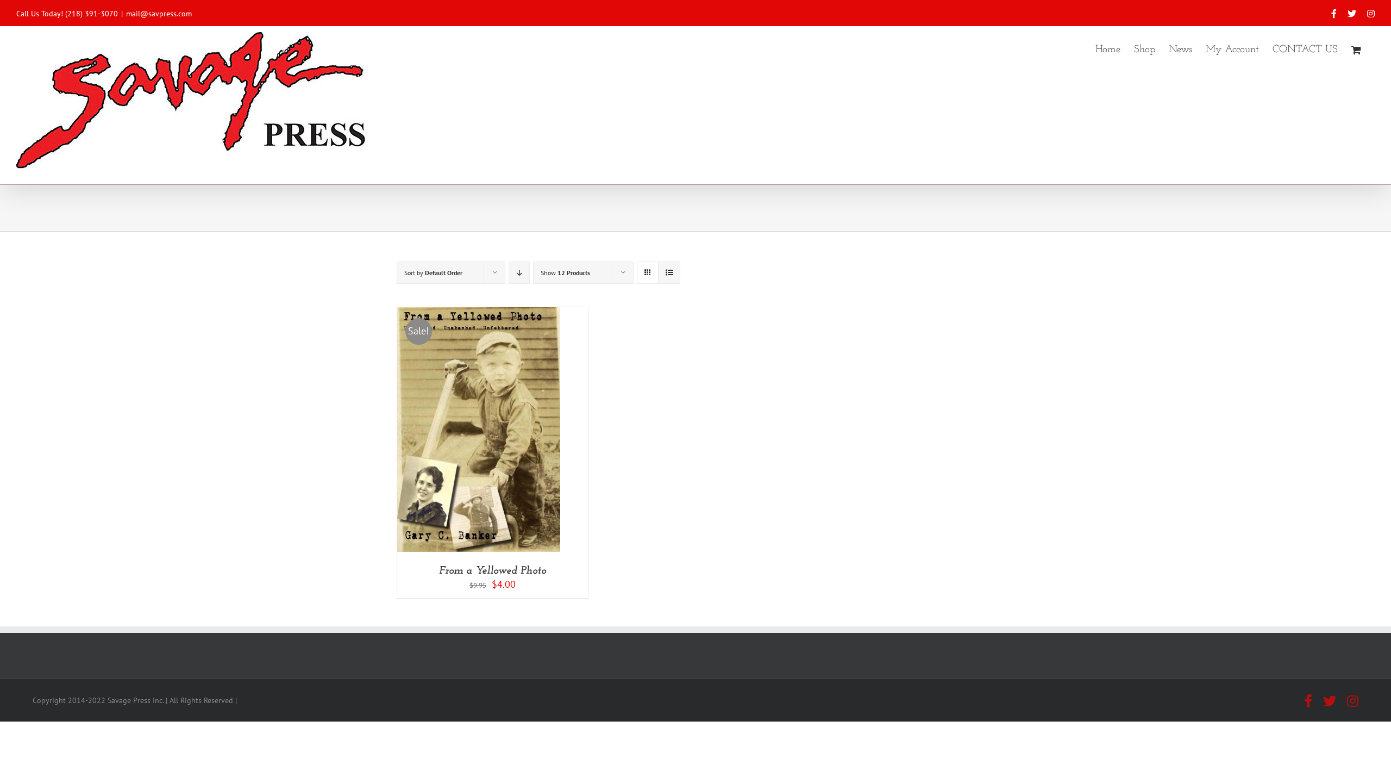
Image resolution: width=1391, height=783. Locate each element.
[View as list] (669, 272)
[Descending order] (519, 273)
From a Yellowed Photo (492, 571)
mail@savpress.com (159, 13)
